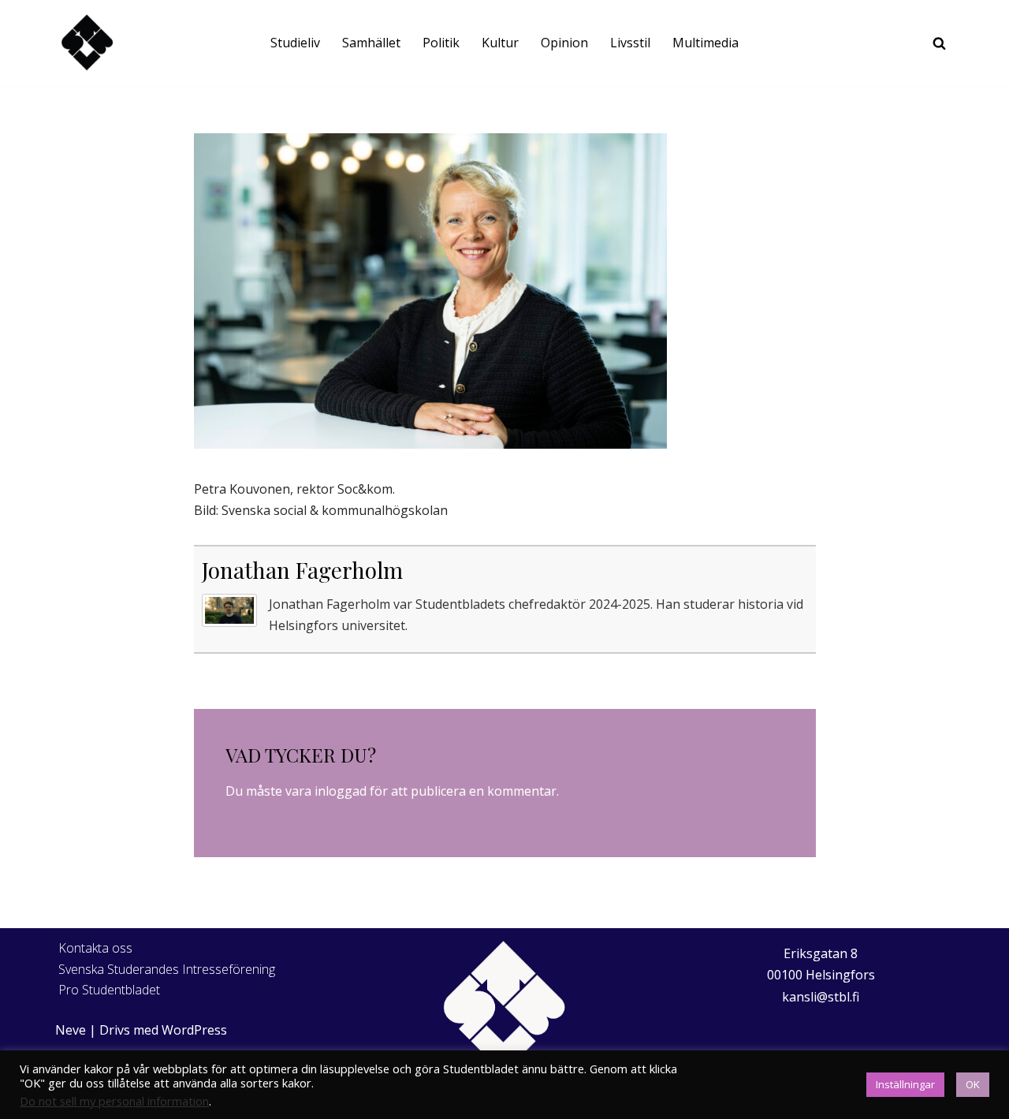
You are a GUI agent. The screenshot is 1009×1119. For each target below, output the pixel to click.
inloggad (341, 791)
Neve (70, 1030)
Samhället (371, 42)
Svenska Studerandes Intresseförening (166, 969)
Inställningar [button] (905, 1084)
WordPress (194, 1030)
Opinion (564, 42)
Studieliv (295, 42)
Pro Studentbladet (109, 989)
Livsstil (630, 42)
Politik (441, 42)
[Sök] (939, 43)
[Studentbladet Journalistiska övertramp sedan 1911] (86, 43)
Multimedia (705, 42)
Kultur (500, 42)
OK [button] (973, 1084)
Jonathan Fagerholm (302, 569)
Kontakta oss (95, 948)
